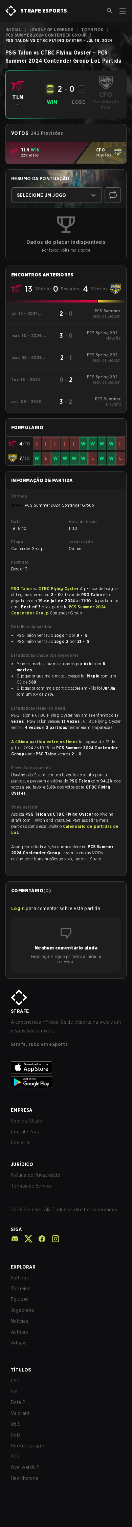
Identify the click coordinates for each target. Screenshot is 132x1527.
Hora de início (83, 521)
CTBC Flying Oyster (59, 588)
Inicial (13, 29)
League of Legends (51, 29)
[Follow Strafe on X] (25, 1239)
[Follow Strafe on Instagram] (53, 1239)
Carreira (20, 1142)
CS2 (15, 1380)
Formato (20, 562)
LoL (15, 1391)
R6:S (16, 1424)
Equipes (20, 1299)
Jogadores (23, 1310)
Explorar (23, 1267)
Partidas (20, 1277)
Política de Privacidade (35, 1175)
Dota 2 (18, 1402)
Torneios (92, 29)
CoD (15, 1435)
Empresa (21, 1110)
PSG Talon (22, 588)
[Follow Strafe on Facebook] (39, 1239)
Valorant (20, 1413)
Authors (19, 1332)
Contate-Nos (25, 1131)
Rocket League (27, 1445)
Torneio (19, 496)
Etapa (17, 541)
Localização (81, 541)
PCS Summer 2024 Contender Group (45, 35)
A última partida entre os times (44, 741)
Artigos (19, 1342)
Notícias (19, 1321)
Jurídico (22, 1164)
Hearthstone (24, 1478)
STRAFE (20, 1011)
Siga (16, 1229)
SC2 (15, 1456)
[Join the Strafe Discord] (15, 1239)
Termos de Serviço (31, 1186)
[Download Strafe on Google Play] (66, 1082)
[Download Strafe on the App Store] (66, 1067)
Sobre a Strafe (27, 1121)
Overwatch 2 (25, 1467)
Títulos (21, 1370)
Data (16, 521)
